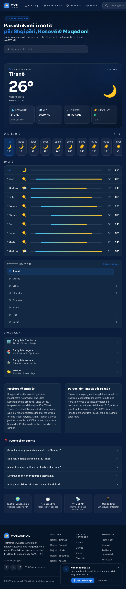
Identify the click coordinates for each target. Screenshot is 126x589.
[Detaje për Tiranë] (116, 271)
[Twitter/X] (19, 567)
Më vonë (102, 580)
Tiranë (79, 542)
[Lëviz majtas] (114, 134)
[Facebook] (6, 567)
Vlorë (79, 553)
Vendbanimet (54, 5)
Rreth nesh (76, 5)
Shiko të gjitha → (111, 264)
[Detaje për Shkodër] (116, 293)
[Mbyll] (119, 567)
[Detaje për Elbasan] (116, 300)
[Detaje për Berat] (116, 322)
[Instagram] (13, 567)
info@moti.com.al (36, 567)
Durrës (79, 547)
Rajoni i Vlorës (58, 550)
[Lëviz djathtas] (119, 134)
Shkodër (80, 558)
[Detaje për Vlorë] (116, 285)
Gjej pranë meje (84, 580)
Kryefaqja (33, 5)
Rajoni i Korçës (58, 560)
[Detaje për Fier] (116, 314)
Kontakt (94, 5)
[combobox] (48, 49)
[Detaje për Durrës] (116, 278)
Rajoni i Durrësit (58, 545)
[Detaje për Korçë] (116, 307)
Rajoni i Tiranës (58, 539)
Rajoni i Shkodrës (59, 555)
